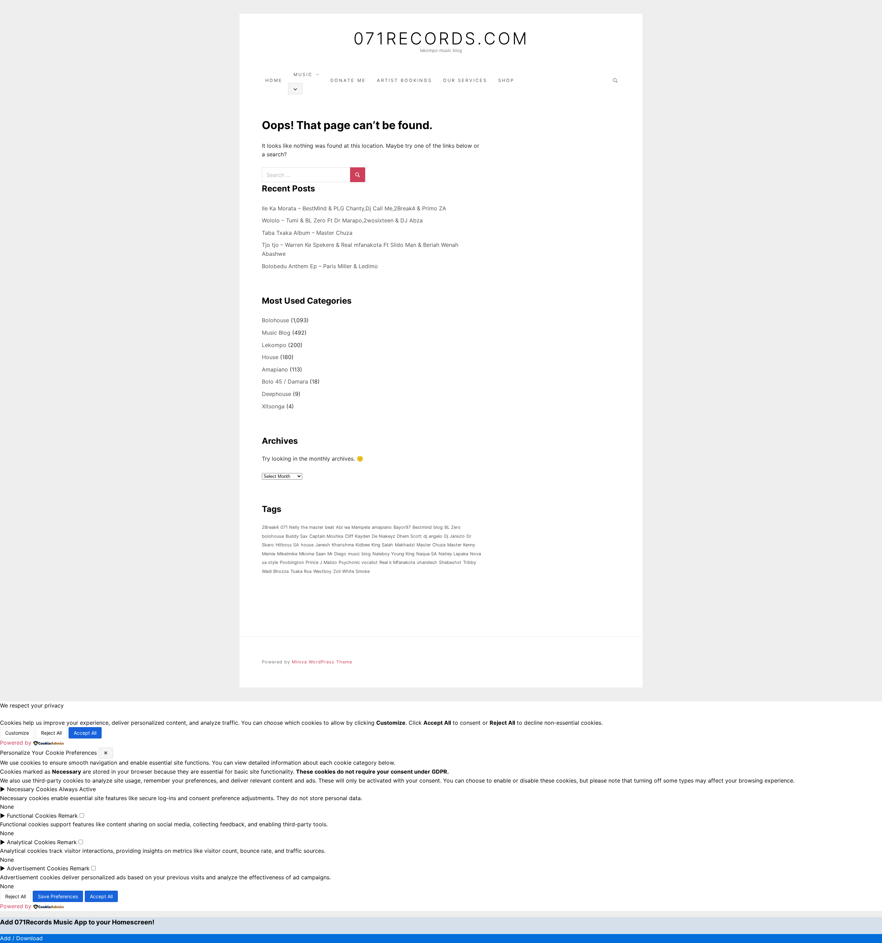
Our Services (465, 80)
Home (274, 80)
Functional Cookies (32, 815)
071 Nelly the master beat (307, 527)
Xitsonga (273, 406)
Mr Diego (336, 553)
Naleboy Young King (393, 553)
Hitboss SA (287, 544)
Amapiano (275, 369)
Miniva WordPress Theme (322, 661)
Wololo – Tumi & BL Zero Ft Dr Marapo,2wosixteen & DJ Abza (342, 220)
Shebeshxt (450, 562)
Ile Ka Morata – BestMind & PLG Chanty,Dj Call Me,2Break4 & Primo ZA (354, 208)
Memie (268, 553)
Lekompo (274, 345)
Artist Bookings (404, 80)
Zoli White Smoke (351, 571)
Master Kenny (461, 544)
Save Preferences (58, 896)
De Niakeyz (383, 536)
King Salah (382, 544)
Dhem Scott (409, 536)
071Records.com (441, 38)
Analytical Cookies (31, 842)
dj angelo (432, 536)
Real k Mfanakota (397, 562)
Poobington (292, 562)
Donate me (348, 80)
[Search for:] (614, 80)
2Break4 (270, 527)
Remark (68, 815)
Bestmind (422, 527)
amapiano (382, 527)
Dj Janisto (454, 536)
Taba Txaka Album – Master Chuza (307, 232)
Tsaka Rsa (300, 571)
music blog (359, 553)
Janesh (322, 544)
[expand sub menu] (295, 88)
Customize (17, 733)
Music (303, 74)
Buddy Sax (297, 536)
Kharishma (343, 544)
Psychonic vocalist (358, 562)
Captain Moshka (326, 536)
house (307, 544)
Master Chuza (431, 544)
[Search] (357, 174)
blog (438, 527)
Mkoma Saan (312, 553)
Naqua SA (426, 553)
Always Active (77, 789)
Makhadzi (405, 544)
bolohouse (273, 536)
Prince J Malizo (321, 562)
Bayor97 (402, 527)
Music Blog (276, 332)
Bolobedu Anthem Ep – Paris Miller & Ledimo (320, 266)
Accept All (85, 733)
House (270, 357)
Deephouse (276, 393)
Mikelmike (287, 553)
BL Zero (452, 527)
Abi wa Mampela (353, 527)
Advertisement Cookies (37, 868)
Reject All (51, 733)
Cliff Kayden (357, 536)
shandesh (427, 562)
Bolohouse (275, 320)
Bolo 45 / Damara (285, 381)
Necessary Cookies (32, 789)
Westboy (322, 571)
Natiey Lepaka (453, 553)
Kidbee (363, 544)
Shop (506, 80)
